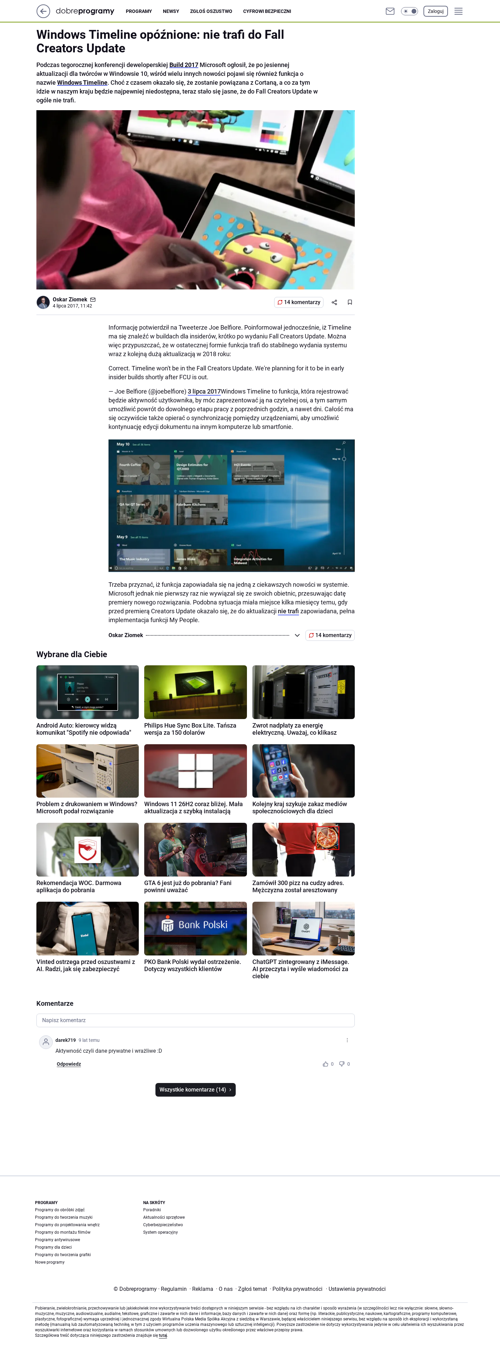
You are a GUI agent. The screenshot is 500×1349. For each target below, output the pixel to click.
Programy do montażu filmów (62, 1232)
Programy (139, 11)
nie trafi (288, 611)
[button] (409, 11)
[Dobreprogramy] (90, 11)
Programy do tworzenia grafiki (63, 1254)
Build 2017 (183, 64)
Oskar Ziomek (70, 299)
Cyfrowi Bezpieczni (267, 11)
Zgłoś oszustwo (211, 11)
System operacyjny (160, 1232)
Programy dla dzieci (53, 1247)
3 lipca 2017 (204, 391)
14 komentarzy (302, 302)
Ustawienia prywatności (356, 1289)
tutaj (163, 1335)
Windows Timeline (82, 82)
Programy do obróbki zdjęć (60, 1210)
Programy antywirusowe (57, 1239)
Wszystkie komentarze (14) (193, 1089)
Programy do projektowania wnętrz (67, 1224)
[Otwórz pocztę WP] (390, 11)
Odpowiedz (69, 1064)
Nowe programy (50, 1262)
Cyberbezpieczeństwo (163, 1224)
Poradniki (152, 1210)
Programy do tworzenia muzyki (64, 1217)
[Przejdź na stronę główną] (43, 16)
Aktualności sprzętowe (164, 1217)
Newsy (171, 11)
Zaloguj (436, 11)
